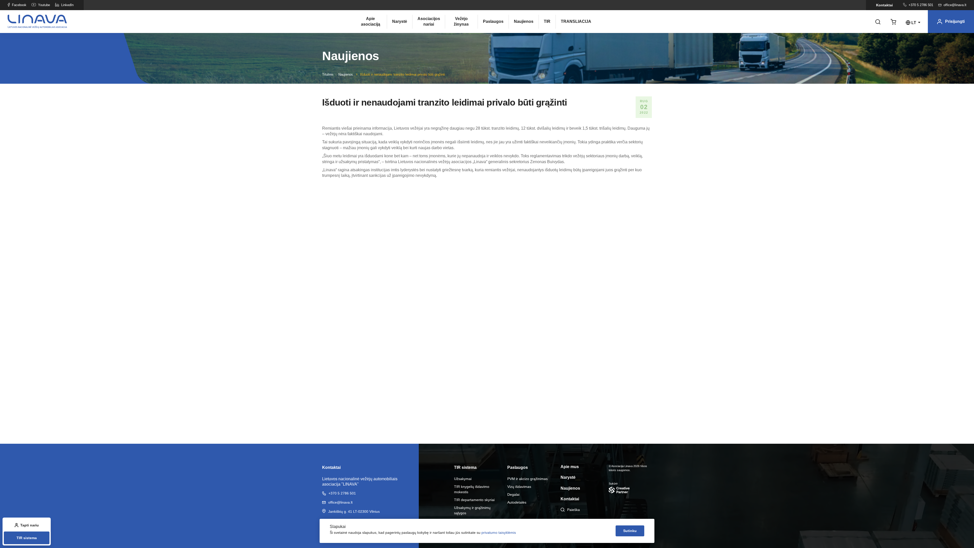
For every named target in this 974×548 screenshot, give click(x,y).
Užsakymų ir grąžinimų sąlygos (472, 510)
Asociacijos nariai (429, 21)
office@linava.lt (955, 5)
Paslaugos (493, 21)
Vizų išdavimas (519, 487)
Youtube (44, 5)
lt (913, 23)
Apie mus (570, 467)
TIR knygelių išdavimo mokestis (471, 489)
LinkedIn (67, 5)
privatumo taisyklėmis (498, 532)
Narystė (399, 21)
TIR (547, 21)
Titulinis (328, 74)
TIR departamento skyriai (474, 500)
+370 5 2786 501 (921, 5)
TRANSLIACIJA (572, 21)
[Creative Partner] (630, 490)
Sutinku (630, 531)
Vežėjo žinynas (461, 21)
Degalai (513, 494)
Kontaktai (884, 5)
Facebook (19, 5)
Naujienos (523, 21)
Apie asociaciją (370, 21)
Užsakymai (463, 479)
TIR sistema (26, 538)
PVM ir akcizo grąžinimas (527, 479)
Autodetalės (516, 502)
